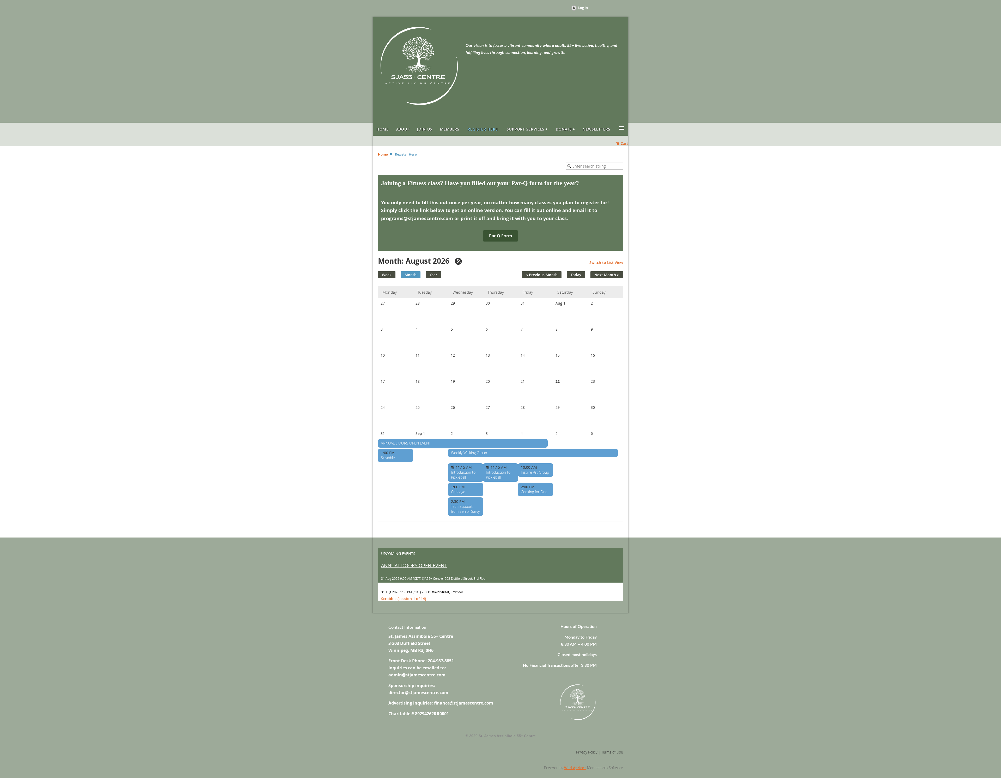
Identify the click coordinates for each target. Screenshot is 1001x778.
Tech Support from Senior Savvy (465, 509)
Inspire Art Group (535, 472)
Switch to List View (606, 262)
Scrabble (388, 457)
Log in (583, 7)
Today (576, 274)
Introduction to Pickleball (463, 475)
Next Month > (606, 274)
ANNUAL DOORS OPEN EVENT (406, 443)
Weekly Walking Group (469, 452)
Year (433, 274)
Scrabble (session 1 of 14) (403, 598)
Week (387, 274)
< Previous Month (542, 274)
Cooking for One (534, 491)
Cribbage (458, 491)
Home (383, 154)
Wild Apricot (575, 767)
